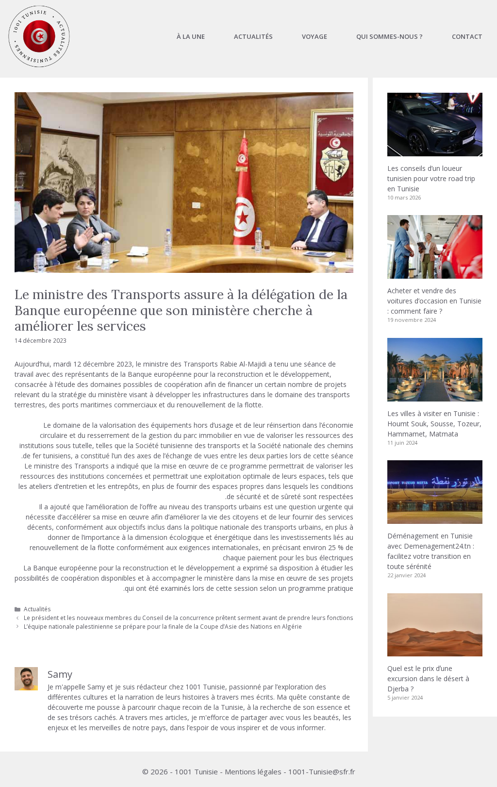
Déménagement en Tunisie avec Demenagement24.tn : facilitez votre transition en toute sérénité (430, 551)
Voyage (314, 36)
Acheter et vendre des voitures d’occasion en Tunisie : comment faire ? (434, 301)
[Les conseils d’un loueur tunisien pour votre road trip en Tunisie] (434, 151)
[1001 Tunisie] (39, 36)
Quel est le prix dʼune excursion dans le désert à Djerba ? (428, 678)
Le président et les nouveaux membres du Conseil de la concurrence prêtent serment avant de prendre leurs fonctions (188, 617)
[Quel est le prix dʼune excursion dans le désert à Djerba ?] (434, 651)
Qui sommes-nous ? (389, 36)
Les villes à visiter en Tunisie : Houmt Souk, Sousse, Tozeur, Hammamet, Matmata (434, 423)
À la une (191, 36)
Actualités (253, 36)
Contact (467, 36)
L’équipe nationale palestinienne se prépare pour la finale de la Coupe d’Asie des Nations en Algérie (163, 626)
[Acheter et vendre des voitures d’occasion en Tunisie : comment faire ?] (434, 273)
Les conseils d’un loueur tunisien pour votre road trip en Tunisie (431, 178)
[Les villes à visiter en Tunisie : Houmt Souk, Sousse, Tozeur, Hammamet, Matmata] (434, 396)
